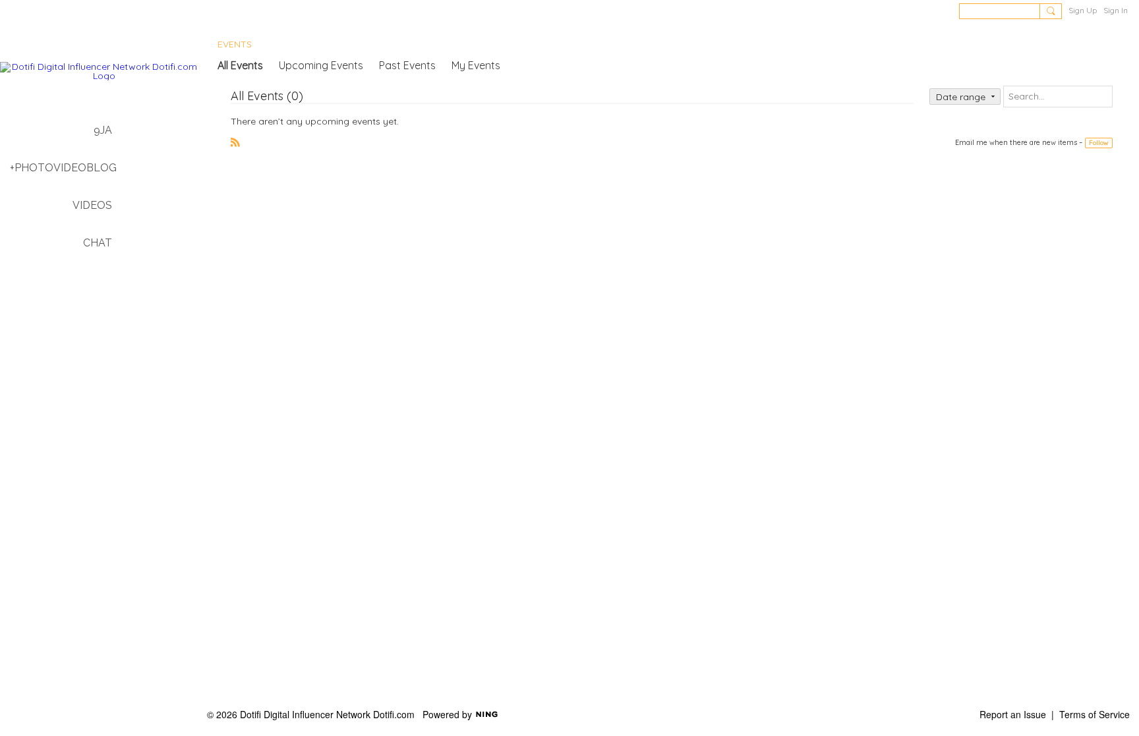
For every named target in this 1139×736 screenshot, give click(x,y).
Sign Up (1082, 10)
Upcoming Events (321, 65)
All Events (240, 65)
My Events (476, 65)
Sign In (1115, 10)
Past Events (407, 65)
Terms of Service (1094, 714)
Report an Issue (1012, 714)
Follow (1099, 142)
